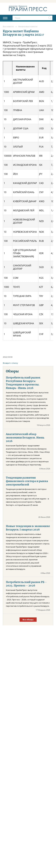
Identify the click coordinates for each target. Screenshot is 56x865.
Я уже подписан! (28, 451)
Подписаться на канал (28, 443)
